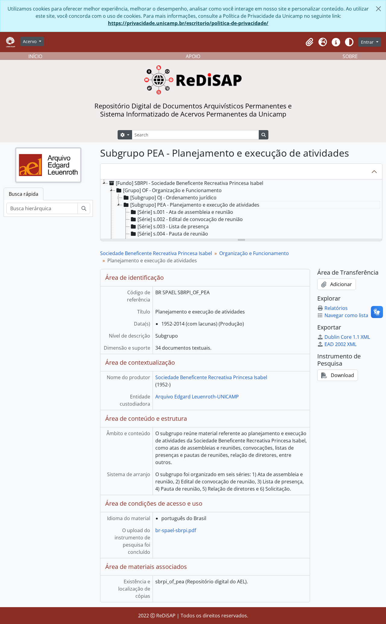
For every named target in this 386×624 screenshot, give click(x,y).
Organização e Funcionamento (254, 253)
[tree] (241, 209)
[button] (309, 42)
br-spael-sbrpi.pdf (175, 530)
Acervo (30, 41)
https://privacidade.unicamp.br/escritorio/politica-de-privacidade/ (188, 23)
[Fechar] (378, 8)
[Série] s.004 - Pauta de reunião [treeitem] (173, 233)
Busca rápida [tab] (23, 194)
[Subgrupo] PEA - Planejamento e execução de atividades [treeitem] (194, 204)
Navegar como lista (346, 315)
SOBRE (350, 56)
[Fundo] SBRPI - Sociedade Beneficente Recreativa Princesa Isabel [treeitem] (189, 183)
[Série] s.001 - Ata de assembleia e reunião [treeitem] (185, 212)
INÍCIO (35, 56)
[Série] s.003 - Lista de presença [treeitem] (173, 226)
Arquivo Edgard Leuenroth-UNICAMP (197, 396)
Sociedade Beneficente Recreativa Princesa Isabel (156, 253)
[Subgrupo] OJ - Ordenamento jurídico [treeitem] (173, 197)
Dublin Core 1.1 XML (347, 337)
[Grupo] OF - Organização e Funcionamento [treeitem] (172, 190)
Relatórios (336, 308)
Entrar (368, 42)
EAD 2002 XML (340, 344)
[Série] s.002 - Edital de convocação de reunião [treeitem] (190, 219)
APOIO (193, 56)
